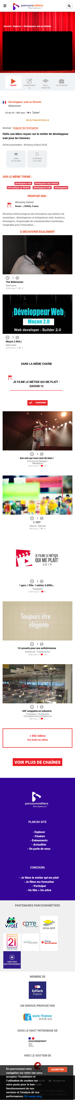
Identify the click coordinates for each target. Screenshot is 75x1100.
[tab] (13, 82)
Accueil (7, 26)
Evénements (40, 840)
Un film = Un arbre (39, 890)
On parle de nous (39, 848)
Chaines (40, 836)
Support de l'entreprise (25, 128)
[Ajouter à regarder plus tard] (8, 277)
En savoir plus (33, 1096)
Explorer (17, 26)
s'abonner (40, 403)
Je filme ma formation (40, 881)
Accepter (57, 1069)
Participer (40, 886)
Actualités (39, 844)
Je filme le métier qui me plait (40, 877)
